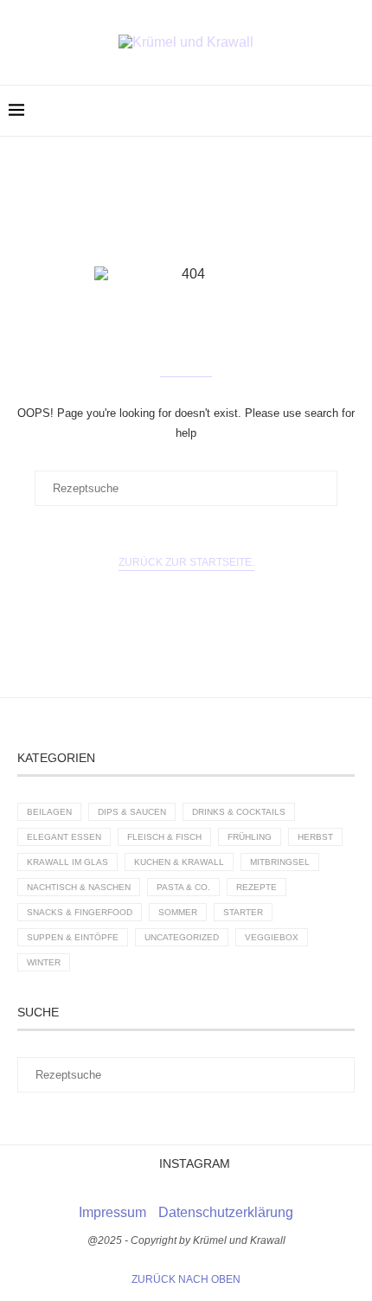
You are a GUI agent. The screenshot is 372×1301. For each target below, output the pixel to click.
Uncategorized (181, 937)
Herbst (315, 837)
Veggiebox (271, 937)
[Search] (354, 111)
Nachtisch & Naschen (79, 887)
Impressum (112, 1212)
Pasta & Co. (183, 887)
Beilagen (49, 812)
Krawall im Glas (67, 862)
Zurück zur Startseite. (186, 562)
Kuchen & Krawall (179, 862)
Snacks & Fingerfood (79, 912)
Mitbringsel (280, 862)
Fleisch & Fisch (164, 837)
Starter (243, 912)
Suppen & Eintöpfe (73, 937)
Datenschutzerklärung (225, 1212)
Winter (44, 962)
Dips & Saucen (132, 812)
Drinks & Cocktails (238, 812)
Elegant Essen (64, 837)
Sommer (177, 912)
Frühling (250, 837)
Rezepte (256, 887)
